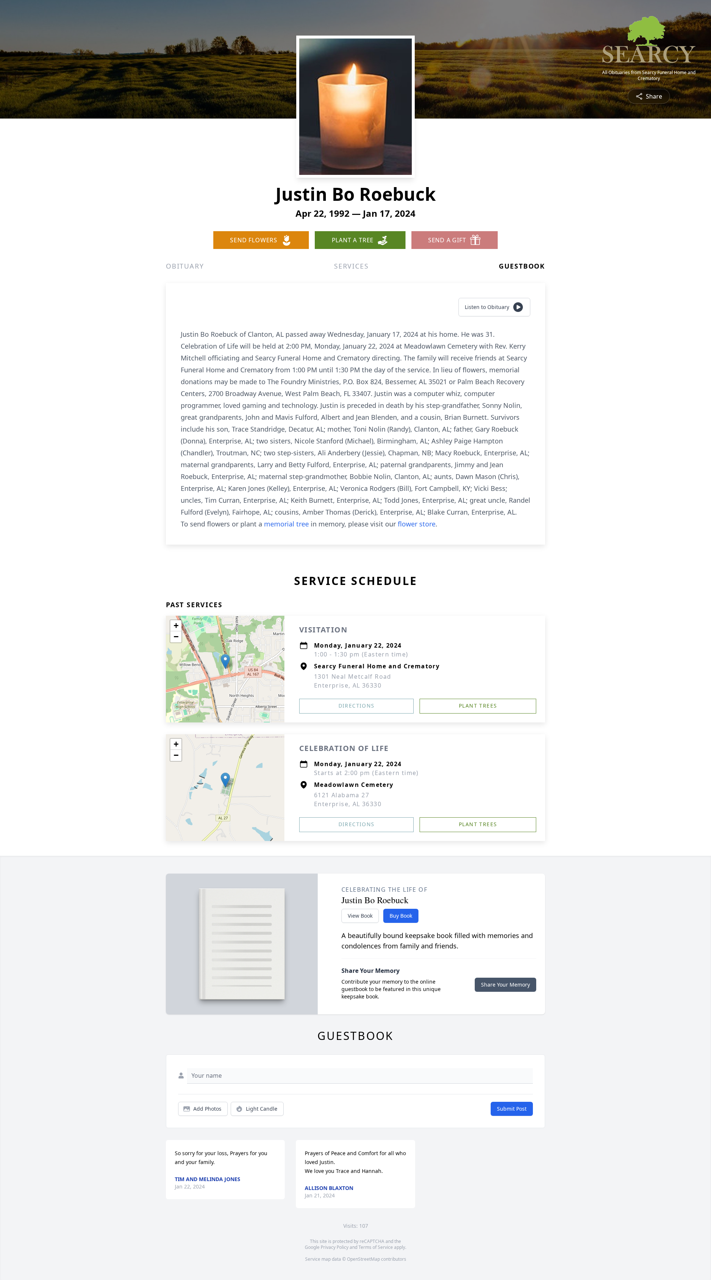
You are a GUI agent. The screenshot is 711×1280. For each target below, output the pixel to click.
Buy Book (401, 915)
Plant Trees (478, 705)
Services (351, 266)
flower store (416, 523)
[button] (225, 661)
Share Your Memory (505, 984)
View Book (360, 915)
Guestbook (522, 266)
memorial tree (286, 523)
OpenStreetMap (363, 1259)
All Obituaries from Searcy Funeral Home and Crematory (648, 76)
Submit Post (512, 1108)
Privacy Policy (334, 1247)
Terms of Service (375, 1247)
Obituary (185, 266)
